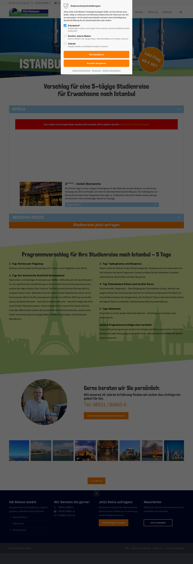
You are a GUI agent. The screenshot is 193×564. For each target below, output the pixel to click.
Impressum (96, 71)
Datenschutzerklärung (81, 71)
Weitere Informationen (112, 71)
